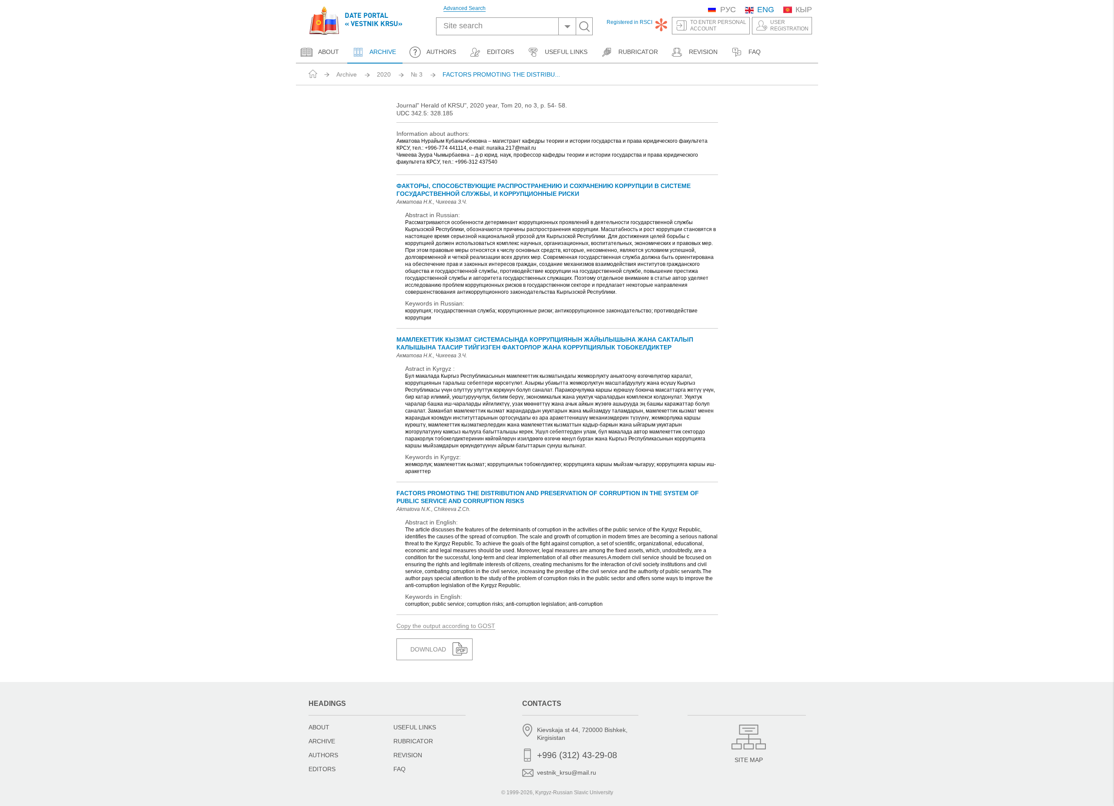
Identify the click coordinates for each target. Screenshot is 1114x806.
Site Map (749, 759)
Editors (500, 51)
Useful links (566, 51)
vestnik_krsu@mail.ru (566, 772)
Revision (703, 51)
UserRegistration (789, 25)
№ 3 (417, 74)
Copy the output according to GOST (445, 625)
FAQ (754, 51)
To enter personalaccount (718, 25)
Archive (382, 51)
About (328, 51)
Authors (441, 51)
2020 (384, 74)
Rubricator (638, 51)
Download (428, 649)
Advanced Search (464, 8)
